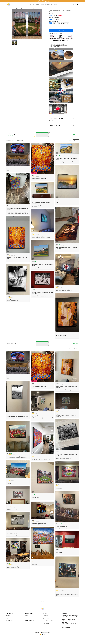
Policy (37, 4)
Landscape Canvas (9, 620)
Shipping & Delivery (28, 618)
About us (42, 4)
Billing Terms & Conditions (48, 620)
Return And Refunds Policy (29, 620)
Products (33, 4)
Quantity (50, 25)
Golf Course (8, 615)
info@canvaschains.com (68, 620)
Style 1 (58, 17)
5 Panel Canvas (9, 617)
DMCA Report (37, 632)
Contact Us (47, 4)
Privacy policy (45, 615)
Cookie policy (45, 625)
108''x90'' (58, 23)
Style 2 (54, 19)
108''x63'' (56, 21)
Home (29, 4)
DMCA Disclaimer (46, 623)
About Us (26, 615)
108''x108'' (66, 23)
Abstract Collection (9, 618)
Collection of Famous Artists (11, 621)
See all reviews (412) (9, 135)
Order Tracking (54, 4)
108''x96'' (62, 23)
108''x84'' (54, 23)
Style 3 (57, 19)
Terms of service (46, 621)
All (14, 8)
